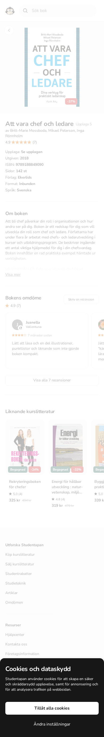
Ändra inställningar (52, 724)
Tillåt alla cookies (52, 708)
